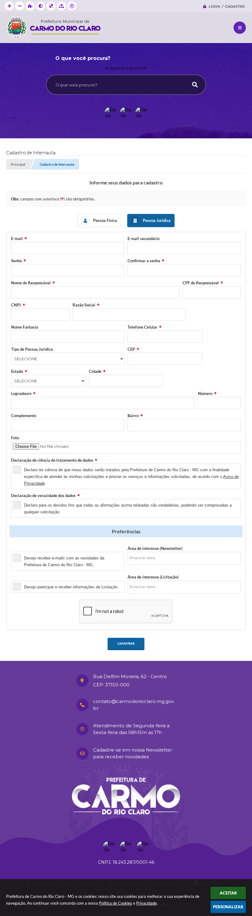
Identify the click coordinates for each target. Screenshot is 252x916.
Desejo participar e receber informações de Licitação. (71, 587)
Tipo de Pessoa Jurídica (32, 349)
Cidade (95, 371)
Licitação (19, 576)
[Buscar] (195, 85)
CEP (131, 349)
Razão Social (84, 304)
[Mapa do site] (61, 6)
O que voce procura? (126, 67)
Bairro (133, 415)
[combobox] (184, 558)
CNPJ (16, 304)
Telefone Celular (142, 327)
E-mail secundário (143, 238)
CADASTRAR (126, 643)
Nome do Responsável (31, 282)
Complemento (23, 415)
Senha (16, 260)
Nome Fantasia (24, 327)
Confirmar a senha (144, 260)
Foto (15, 437)
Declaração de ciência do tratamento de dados (52, 460)
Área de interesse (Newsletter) (155, 548)
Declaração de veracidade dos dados (43, 495)
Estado (17, 371)
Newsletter (21, 548)
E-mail (17, 238)
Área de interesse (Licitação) (153, 576)
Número (205, 393)
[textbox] (186, 557)
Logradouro (21, 393)
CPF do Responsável (201, 282)
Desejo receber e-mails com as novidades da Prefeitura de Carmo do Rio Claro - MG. (64, 561)
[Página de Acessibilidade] (72, 6)
